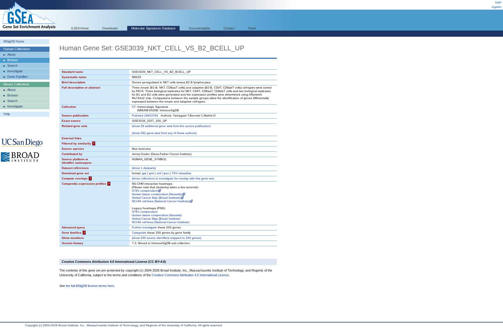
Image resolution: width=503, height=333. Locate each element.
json (166, 173)
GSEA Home (80, 28)
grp (144, 173)
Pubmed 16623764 (145, 115)
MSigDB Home (13, 41)
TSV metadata (181, 173)
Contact (229, 28)
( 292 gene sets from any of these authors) (164, 133)
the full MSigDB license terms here (90, 286)
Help (6, 114)
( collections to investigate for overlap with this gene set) (173, 178)
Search (12, 65)
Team (252, 28)
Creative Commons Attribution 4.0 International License (190, 275)
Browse (12, 60)
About (11, 54)
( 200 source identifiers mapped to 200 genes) (166, 237)
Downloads (110, 28)
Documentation (199, 28)
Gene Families (17, 76)
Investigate (15, 71)
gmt (151, 173)
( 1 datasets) (144, 168)
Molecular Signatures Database (153, 28)
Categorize (139, 232)
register (497, 6)
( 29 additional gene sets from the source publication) (171, 126)
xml (159, 173)
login (498, 2)
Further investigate (144, 227)
